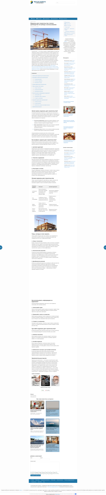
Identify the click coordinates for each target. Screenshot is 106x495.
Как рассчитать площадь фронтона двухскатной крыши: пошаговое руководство (69, 72)
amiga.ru (65, 41)
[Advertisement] (53, 11)
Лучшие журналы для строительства (39, 84)
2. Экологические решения (38, 89)
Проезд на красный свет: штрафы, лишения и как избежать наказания (69, 88)
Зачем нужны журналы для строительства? (41, 75)
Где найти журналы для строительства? (40, 99)
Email (41, 457)
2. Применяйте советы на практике (40, 96)
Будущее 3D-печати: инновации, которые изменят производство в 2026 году (69, 121)
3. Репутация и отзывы (38, 82)
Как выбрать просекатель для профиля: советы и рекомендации (69, 97)
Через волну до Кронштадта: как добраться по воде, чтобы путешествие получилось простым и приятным (36, 446)
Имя (31, 457)
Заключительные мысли (37, 106)
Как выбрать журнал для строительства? (40, 77)
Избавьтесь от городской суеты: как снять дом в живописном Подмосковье (69, 69)
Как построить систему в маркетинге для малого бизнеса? (51, 411)
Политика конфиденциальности (53, 486)
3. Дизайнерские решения (38, 91)
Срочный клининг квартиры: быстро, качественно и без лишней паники (36, 410)
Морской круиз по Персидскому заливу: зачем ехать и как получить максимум (52, 428)
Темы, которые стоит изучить (38, 86)
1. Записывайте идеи (37, 94)
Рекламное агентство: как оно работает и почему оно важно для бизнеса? (69, 64)
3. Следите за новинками (38, 98)
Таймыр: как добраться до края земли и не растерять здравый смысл (36, 428)
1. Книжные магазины (37, 101)
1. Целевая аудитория (38, 79)
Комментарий (33, 461)
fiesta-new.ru (58, 494)
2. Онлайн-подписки (37, 103)
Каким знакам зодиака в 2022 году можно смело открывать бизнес (69, 76)
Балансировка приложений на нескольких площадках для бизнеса (69, 127)
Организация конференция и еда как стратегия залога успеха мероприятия (69, 141)
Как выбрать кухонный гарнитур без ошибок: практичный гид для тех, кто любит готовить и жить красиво (52, 446)
